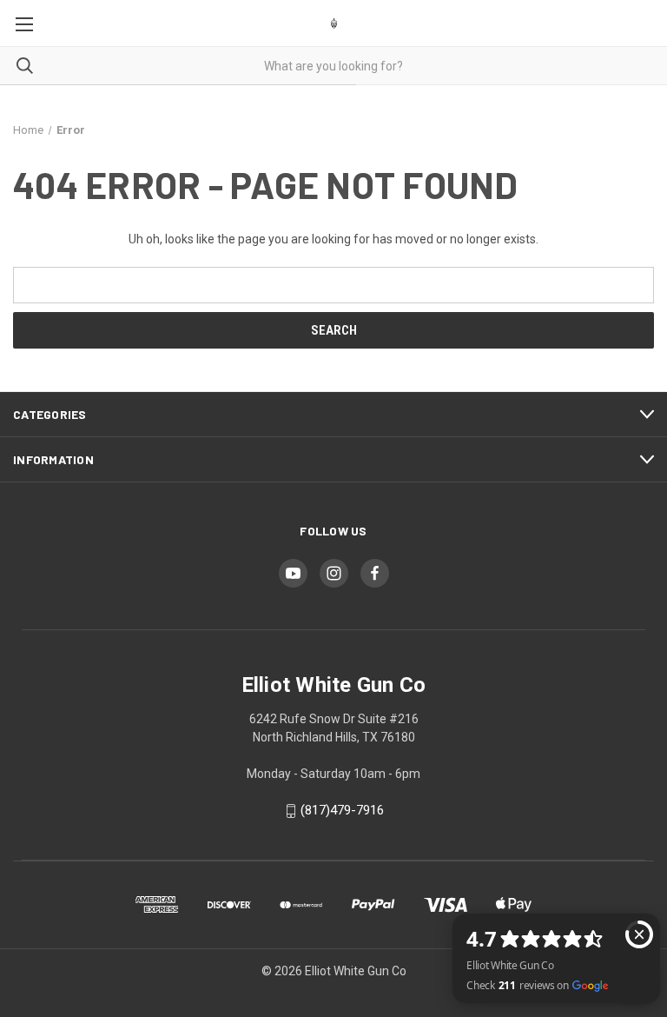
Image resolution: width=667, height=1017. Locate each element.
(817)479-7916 (342, 811)
